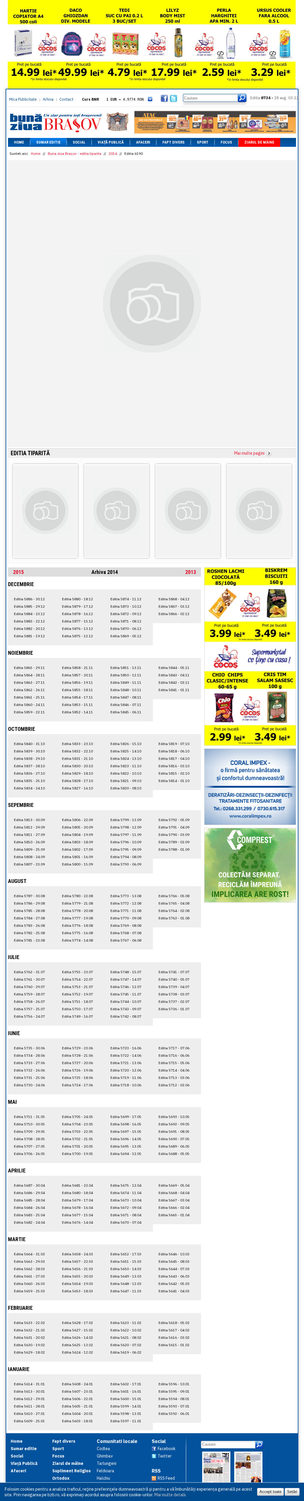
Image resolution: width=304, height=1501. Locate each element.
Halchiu (103, 1478)
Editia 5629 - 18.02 (29, 1352)
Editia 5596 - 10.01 (174, 1384)
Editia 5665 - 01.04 (174, 1215)
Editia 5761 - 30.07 (29, 979)
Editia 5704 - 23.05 (77, 1124)
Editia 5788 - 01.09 (174, 849)
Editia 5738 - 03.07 (174, 994)
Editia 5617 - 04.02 (174, 1330)
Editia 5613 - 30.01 (29, 1391)
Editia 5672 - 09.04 (125, 1207)
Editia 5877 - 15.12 (77, 621)
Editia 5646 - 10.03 (174, 1254)
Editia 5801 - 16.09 (77, 857)
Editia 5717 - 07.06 (174, 1048)
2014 (113, 153)
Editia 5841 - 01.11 (174, 690)
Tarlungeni (106, 1463)
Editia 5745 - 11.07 (125, 994)
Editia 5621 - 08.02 (125, 1337)
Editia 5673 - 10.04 (125, 1200)
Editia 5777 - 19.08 (77, 918)
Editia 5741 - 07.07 (174, 972)
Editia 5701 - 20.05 (77, 1146)
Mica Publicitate (23, 99)
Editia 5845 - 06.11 (125, 712)
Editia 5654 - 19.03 (77, 1283)
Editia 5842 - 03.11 (174, 682)
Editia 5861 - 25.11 (29, 697)
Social (79, 142)
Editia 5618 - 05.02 (174, 1322)
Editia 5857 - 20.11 (77, 675)
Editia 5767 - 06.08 (125, 940)
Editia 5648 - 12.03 (125, 1283)
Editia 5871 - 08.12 (125, 621)
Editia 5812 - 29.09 (29, 827)
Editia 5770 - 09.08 (125, 918)
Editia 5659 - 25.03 (29, 1291)
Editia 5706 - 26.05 (29, 1153)
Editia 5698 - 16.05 (125, 1124)
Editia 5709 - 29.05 (29, 1131)
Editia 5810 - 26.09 (29, 842)
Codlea (103, 1448)
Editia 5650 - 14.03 (125, 1269)
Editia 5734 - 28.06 (29, 1055)
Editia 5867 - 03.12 (174, 606)
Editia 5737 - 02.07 (174, 1001)
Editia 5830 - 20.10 (77, 766)
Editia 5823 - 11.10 (125, 766)
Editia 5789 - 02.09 (174, 842)
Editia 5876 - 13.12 (77, 628)
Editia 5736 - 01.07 (174, 1009)
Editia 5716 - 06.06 (174, 1055)
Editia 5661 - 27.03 (29, 1276)
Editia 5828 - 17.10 (77, 780)
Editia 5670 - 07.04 (125, 1222)
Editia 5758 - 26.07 (29, 1001)
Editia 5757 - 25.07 (29, 1009)
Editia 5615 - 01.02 (174, 1345)
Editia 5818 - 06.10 (174, 751)
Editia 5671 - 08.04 (125, 1215)
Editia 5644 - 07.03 (174, 1269)
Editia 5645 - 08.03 (174, 1261)
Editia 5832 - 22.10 (77, 751)
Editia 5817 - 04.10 (174, 758)
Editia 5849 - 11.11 (125, 682)
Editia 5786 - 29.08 (29, 903)
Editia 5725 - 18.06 (77, 1077)
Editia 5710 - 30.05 (29, 1124)
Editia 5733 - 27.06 (29, 1063)
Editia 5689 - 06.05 (174, 1146)
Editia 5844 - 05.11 (174, 667)
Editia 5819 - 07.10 (174, 743)
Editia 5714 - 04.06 (174, 1070)
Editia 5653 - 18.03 (77, 1291)
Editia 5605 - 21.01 (77, 1406)
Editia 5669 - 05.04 (174, 1185)
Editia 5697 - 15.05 (125, 1131)
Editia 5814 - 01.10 (174, 780)
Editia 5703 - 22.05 (77, 1131)
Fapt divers (173, 142)
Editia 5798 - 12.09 (125, 827)
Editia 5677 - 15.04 (77, 1215)
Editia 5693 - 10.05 (174, 1116)
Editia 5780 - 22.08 (77, 896)
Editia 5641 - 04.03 (174, 1291)
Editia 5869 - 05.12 (125, 636)
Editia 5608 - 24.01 (77, 1384)
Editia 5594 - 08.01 (174, 1399)
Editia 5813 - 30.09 (29, 820)
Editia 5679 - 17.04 (77, 1200)
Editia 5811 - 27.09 (29, 834)
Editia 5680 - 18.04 (77, 1192)
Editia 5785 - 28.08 (29, 910)
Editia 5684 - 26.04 (29, 1207)
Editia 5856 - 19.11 (77, 682)
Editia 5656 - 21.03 (77, 1269)
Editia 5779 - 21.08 (77, 903)
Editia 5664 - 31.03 (29, 1254)
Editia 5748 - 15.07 (125, 972)
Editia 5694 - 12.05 (125, 1153)
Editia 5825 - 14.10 (125, 751)
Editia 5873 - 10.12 (125, 606)
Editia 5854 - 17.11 (77, 697)
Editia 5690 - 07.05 (174, 1139)
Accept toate (270, 1491)
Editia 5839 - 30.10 (29, 751)
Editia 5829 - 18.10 (77, 773)
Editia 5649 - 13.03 (125, 1276)
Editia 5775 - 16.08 (77, 933)
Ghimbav (105, 1456)
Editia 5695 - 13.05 (125, 1146)
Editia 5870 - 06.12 (125, 628)
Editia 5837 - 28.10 (29, 766)
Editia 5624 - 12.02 (77, 1352)
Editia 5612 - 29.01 (29, 1399)
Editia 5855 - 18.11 (77, 690)
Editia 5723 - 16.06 (125, 1048)
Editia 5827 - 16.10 (77, 788)
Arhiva (48, 99)
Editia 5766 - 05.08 (174, 896)
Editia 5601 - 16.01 (125, 1391)
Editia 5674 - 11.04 (125, 1192)
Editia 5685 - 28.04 (29, 1200)
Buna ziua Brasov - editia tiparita (74, 153)
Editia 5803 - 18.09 (77, 842)
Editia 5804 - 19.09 (77, 834)
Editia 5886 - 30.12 (29, 599)
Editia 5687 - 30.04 (29, 1185)
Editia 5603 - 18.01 (77, 1421)
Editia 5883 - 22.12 (29, 621)
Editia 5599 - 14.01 (125, 1406)
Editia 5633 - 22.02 (29, 1322)
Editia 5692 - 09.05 (174, 1124)
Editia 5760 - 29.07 (29, 986)
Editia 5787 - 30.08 (29, 896)
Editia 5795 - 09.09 (125, 849)
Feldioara (105, 1470)
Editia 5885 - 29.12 (29, 606)
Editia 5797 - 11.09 (125, 834)
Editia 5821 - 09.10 (125, 780)
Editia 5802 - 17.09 (77, 849)
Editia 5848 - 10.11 (125, 690)
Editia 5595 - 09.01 (174, 1391)
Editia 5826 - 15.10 (125, 743)
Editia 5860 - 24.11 (29, 704)
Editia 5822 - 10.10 (125, 773)
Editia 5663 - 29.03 (29, 1261)
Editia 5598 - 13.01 (125, 1413)
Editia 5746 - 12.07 (125, 986)
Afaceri (143, 142)
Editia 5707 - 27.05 (29, 1146)
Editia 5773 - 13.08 (125, 896)
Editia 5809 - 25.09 (29, 849)
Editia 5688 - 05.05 (174, 1153)
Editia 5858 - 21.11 (77, 667)
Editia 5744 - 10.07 (125, 1001)
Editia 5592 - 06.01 (174, 1413)
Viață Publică (111, 142)
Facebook (166, 1448)
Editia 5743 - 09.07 (125, 1009)
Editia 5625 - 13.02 (77, 1345)
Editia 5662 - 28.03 (29, 1269)
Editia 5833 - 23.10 (77, 743)
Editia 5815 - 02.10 (174, 773)
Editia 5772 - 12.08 (125, 903)
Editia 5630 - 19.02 (29, 1345)
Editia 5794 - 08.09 (125, 857)
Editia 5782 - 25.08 (29, 933)
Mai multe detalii (170, 1494)
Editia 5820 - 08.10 (125, 788)
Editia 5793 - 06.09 (125, 864)
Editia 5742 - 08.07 (125, 1016)
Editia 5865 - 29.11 (29, 667)
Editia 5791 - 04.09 (174, 827)
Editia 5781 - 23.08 (29, 940)
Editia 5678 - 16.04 (77, 1207)
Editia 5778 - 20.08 (77, 910)
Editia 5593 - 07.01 (174, 1406)
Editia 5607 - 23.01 (77, 1391)
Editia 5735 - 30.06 (29, 1048)
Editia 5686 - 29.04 (29, 1192)
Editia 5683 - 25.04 (29, 1215)
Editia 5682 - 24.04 (29, 1222)
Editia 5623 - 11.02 (125, 1322)
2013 (190, 572)
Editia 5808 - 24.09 (29, 857)
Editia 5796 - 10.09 (125, 842)
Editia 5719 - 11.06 (125, 1077)
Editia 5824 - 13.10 (125, 758)
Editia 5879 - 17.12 (77, 606)
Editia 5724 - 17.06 (77, 1085)
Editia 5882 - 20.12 (29, 628)
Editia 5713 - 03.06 (174, 1077)
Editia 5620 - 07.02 (125, 1345)
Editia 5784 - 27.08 (29, 918)
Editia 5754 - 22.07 (77, 979)
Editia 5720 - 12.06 (125, 1070)
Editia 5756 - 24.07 (29, 1016)
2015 (18, 572)
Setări (292, 1491)
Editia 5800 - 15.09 (77, 864)
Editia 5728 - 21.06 (77, 1055)
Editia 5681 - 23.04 (77, 1185)
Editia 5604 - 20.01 (77, 1413)
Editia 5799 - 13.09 (125, 820)
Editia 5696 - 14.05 (125, 1139)
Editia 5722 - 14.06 (125, 1055)
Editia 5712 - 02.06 (174, 1085)
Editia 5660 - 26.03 (29, 1283)
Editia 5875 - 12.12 (77, 636)
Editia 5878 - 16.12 (77, 614)
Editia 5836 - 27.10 (29, 773)
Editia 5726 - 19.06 (77, 1070)
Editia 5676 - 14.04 (77, 1222)
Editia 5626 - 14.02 (77, 1337)
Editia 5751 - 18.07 (77, 1001)
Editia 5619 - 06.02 (125, 1352)
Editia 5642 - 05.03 (174, 1283)
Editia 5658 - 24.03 (77, 1254)
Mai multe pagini (249, 453)
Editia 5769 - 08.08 (125, 925)
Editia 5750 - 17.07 (77, 1009)
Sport (202, 142)
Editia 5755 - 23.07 (77, 972)
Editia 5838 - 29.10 (29, 758)
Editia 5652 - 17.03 (125, 1254)
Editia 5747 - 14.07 (125, 979)
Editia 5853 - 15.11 (77, 704)
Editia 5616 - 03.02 (174, 1337)
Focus (226, 142)
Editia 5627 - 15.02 (77, 1330)
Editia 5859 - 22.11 (29, 712)
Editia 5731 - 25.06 (29, 1077)
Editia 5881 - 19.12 (29, 636)
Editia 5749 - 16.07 (77, 1016)
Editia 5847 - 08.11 (125, 697)
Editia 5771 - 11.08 (125, 910)
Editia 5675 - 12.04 (125, 1185)
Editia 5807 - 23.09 (29, 864)
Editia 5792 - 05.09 (174, 820)
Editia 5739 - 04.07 (174, 986)
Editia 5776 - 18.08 (77, 925)
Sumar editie (48, 142)
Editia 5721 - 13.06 (125, 1063)
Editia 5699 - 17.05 (125, 1116)
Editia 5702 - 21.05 (77, 1139)
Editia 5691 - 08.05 (174, 1131)
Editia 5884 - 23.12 (29, 614)
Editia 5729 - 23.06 (77, 1048)
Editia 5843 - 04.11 (174, 675)
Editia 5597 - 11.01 (125, 1421)
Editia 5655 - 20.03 (77, 1276)
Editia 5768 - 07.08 (125, 933)
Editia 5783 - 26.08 (29, 925)
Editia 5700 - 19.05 (77, 1153)
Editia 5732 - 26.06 (29, 1070)
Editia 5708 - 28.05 (29, 1139)
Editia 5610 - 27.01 (29, 1413)
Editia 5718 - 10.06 (125, 1085)
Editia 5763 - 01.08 (174, 918)
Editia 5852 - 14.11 (77, 712)
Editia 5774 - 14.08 (77, 940)
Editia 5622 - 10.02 (125, 1330)
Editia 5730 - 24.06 (29, 1085)
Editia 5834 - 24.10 (29, 788)
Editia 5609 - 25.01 (29, 1421)
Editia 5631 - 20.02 (29, 1337)
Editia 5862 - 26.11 (29, 690)
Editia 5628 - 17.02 (77, 1322)
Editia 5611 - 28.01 (29, 1406)
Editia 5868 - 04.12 (174, 599)
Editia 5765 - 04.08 (174, 903)
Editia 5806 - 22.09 (77, 820)
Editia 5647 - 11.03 (125, 1291)
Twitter (165, 1456)
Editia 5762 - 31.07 (29, 972)
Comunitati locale (117, 1441)
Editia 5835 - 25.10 (29, 780)
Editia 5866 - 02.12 (174, 614)
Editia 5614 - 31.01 (29, 1384)
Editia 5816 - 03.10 (174, 766)
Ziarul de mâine (259, 142)
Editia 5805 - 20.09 (77, 827)
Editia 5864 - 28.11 (29, 675)
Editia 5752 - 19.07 (77, 994)
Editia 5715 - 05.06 (174, 1063)
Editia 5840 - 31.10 (29, 743)
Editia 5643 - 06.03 (174, 1276)
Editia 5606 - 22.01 (77, 1399)
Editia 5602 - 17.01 (125, 1384)
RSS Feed (166, 1478)
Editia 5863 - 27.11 (29, 682)
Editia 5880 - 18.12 (77, 599)
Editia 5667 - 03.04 (174, 1200)
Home (19, 142)
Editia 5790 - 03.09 (174, 834)
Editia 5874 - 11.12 (125, 599)
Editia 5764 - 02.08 (174, 910)
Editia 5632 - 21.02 (29, 1330)
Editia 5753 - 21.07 (77, 986)
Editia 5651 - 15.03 (125, 1261)
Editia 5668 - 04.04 (174, 1192)
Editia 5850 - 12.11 (125, 675)
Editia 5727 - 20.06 (77, 1063)
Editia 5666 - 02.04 (174, 1207)
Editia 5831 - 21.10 (77, 758)
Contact (66, 99)
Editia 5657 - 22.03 (77, 1261)
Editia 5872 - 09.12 (125, 614)
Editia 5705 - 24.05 (77, 1116)
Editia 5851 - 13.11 (125, 667)
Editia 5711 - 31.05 (29, 1116)
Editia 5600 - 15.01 (125, 1399)
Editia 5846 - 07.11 (125, 704)
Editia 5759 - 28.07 (29, 994)
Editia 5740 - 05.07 (174, 979)
